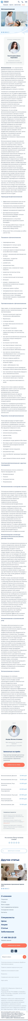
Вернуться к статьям (14, 850)
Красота (11, 4)
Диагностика (17, 4)
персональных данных (19, 1017)
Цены (4, 921)
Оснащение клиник (7, 909)
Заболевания (7, 932)
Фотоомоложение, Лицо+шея (9, 795)
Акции (23, 4)
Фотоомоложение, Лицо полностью (8, 784)
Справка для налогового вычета (10, 977)
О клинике (6, 896)
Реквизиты (4, 974)
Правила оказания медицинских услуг (11, 967)
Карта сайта (4, 980)
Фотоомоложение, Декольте (9, 775)
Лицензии (4, 899)
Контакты (4, 912)
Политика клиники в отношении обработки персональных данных (13, 963)
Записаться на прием (14, 764)
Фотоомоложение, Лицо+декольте (6, 790)
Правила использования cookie (10, 970)
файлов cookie (9, 1017)
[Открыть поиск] (19, 2)
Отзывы (3, 902)
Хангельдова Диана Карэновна (14, 56)
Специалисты (7, 917)
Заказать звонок (6, 940)
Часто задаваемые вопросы (9, 907)
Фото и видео (5, 904)
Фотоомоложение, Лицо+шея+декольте (7, 799)
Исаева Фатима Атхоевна (14, 739)
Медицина (5, 4)
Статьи (4, 928)
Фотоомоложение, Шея (7, 804)
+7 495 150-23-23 (8, 937)
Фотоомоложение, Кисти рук (9, 779)
